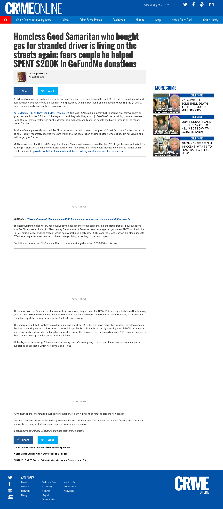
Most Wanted (26, 490)
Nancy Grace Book (182, 19)
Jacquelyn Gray (39, 73)
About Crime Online (71, 482)
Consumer (46, 490)
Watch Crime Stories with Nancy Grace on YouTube (40, 454)
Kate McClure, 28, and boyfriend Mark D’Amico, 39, (41, 113)
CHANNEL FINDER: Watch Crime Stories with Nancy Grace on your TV (50, 460)
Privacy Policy (69, 490)
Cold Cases (119, 19)
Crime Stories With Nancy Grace (34, 19)
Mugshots (45, 495)
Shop (158, 19)
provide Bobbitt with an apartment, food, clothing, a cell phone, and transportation (78, 151)
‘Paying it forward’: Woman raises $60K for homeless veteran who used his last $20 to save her (79, 219)
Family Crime (26, 482)
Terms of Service (70, 486)
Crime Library (210, 19)
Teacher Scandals (48, 499)
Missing (140, 19)
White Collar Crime (49, 482)
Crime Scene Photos (91, 19)
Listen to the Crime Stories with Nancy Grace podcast (42, 447)
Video (66, 19)
